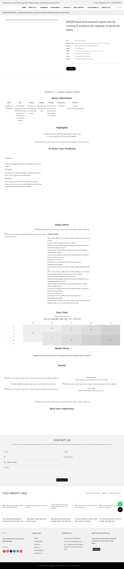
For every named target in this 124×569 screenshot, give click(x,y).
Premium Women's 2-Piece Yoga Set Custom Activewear (86, 520)
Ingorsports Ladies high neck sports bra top (36, 520)
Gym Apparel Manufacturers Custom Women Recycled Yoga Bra (13, 520)
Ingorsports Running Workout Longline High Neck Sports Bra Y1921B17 (61, 520)
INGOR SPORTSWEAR (9, 12)
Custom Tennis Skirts (115, 493)
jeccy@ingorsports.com (102, 2)
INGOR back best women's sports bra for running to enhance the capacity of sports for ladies (43, 12)
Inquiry (71, 68)
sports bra (54, 92)
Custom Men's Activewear (93, 493)
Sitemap (83, 565)
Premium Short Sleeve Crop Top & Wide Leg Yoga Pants (110, 520)
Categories (105, 493)
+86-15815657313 (116, 2)
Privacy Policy (76, 565)
